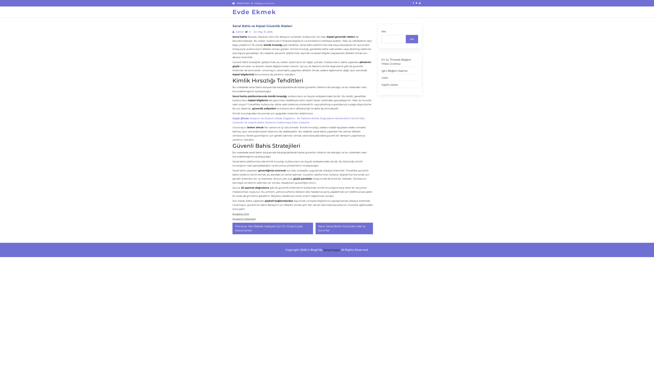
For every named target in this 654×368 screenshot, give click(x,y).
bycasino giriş (240, 214)
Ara (384, 31)
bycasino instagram (244, 218)
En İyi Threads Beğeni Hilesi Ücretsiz (396, 61)
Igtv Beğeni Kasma (394, 70)
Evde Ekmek (254, 12)
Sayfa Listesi (390, 84)
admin (239, 31)
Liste (385, 77)
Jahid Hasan (331, 249)
